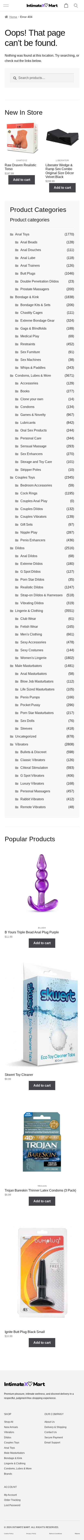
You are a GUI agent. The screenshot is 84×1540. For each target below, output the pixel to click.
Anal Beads (28, 242)
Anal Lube (27, 258)
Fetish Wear (29, 626)
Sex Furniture (30, 352)
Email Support (52, 1442)
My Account (10, 1495)
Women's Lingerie (33, 658)
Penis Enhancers (32, 540)
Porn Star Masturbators (37, 713)
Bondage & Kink (27, 297)
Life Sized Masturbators (37, 689)
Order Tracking (12, 1500)
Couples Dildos (31, 509)
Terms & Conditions (55, 1533)
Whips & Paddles (32, 367)
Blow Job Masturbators (36, 681)
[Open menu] (6, 5)
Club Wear (28, 618)
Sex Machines (30, 359)
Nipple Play (28, 532)
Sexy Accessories (33, 642)
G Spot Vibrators (32, 775)
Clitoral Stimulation (34, 767)
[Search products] (76, 5)
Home (13, 16)
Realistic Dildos (31, 587)
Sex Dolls (27, 721)
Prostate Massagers (34, 289)
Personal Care (30, 438)
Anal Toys (22, 234)
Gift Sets (26, 524)
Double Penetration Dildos (39, 281)
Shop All (8, 1421)
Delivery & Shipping (55, 1427)
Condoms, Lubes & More (33, 375)
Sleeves (26, 728)
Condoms (27, 407)
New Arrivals (11, 1427)
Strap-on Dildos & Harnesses (41, 595)
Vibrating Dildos (32, 603)
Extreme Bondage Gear (37, 320)
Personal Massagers (35, 791)
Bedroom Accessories (36, 485)
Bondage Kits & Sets (35, 305)
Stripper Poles (30, 469)
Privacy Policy (31, 1533)
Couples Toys (25, 477)
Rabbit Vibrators (32, 799)
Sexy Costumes (31, 650)
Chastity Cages (31, 312)
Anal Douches (30, 250)
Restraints (27, 344)
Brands (8, 1473)
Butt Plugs (27, 273)
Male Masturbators (28, 666)
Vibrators (21, 744)
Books (25, 391)
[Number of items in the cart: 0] (66, 6)
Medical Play (29, 336)
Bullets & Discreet (33, 752)
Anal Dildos (28, 556)
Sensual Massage (33, 446)
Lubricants (27, 422)
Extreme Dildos (31, 563)
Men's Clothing (31, 634)
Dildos (19, 548)
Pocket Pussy (30, 705)
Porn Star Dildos (32, 579)
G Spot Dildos (30, 571)
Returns (77, 1533)
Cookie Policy (8, 1533)
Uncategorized (25, 736)
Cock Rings (28, 493)
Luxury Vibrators (32, 783)
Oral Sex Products (33, 430)
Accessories (29, 383)
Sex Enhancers (31, 454)
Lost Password (12, 1505)
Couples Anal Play (33, 501)
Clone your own (31, 399)
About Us (49, 1421)
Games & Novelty (33, 414)
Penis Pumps (30, 697)
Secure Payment (53, 1437)
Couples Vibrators (33, 516)
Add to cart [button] (21, 179)
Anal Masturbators (33, 673)
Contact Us (50, 1432)
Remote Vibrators (33, 807)
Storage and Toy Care (36, 462)
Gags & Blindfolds (33, 328)
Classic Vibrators (32, 760)
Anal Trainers (30, 265)
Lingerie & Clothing (29, 611)
